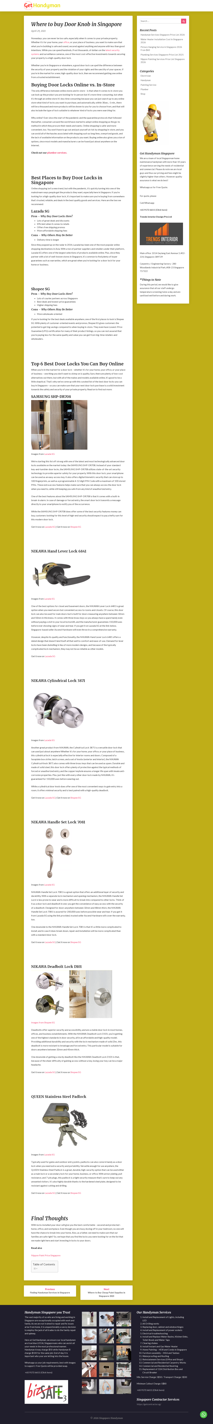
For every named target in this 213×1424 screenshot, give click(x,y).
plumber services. (57, 152)
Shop (143, 93)
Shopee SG (75, 526)
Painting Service (148, 85)
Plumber (145, 89)
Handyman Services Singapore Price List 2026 (163, 34)
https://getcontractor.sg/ (149, 1404)
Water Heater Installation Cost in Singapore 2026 (162, 41)
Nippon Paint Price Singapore (45, 1255)
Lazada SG (49, 454)
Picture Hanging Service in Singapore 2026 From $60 (161, 48)
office (66, 42)
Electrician (146, 75)
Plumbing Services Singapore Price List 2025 (162, 54)
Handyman (146, 80)
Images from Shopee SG (43, 1022)
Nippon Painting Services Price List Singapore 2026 (163, 60)
